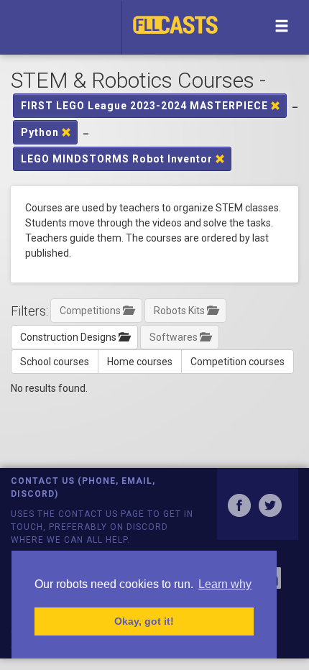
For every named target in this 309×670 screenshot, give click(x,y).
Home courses (139, 361)
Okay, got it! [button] (144, 621)
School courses (54, 361)
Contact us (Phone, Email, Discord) (83, 487)
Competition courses (237, 361)
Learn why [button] (225, 584)
